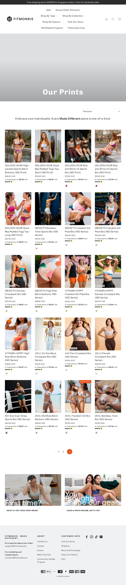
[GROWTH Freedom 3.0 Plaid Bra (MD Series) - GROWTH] (66, 245)
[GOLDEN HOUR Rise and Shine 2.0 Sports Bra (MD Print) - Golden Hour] (96, 186)
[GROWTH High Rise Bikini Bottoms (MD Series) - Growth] (36, 311)
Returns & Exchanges (70, 550)
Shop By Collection (73, 16)
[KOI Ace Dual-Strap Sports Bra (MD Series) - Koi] (6, 433)
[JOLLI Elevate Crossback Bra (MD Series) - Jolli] (96, 374)
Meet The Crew (44, 555)
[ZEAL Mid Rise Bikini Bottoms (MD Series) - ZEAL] (36, 433)
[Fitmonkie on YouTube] (101, 536)
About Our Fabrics (69, 555)
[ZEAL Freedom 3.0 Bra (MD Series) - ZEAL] (66, 433)
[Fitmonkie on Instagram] (91, 536)
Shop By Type (48, 16)
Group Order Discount (68, 10)
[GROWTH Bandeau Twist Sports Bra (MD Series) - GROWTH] (36, 248)
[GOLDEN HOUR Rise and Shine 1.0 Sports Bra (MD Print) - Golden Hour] (66, 186)
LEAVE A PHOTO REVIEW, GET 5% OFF (83, 511)
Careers (40, 546)
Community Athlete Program (46, 560)
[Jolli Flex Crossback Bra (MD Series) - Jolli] (66, 370)
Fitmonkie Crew (76, 28)
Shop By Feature (52, 22)
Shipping (65, 546)
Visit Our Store (75, 22)
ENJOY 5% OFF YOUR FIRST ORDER (22, 511)
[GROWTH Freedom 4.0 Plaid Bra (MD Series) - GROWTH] (96, 245)
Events (40, 550)
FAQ (63, 559)
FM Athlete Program (52, 28)
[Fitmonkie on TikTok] (96, 536)
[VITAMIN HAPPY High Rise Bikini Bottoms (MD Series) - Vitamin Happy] (6, 374)
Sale (48, 10)
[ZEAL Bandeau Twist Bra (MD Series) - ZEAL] (96, 433)
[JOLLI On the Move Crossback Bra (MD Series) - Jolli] (36, 374)
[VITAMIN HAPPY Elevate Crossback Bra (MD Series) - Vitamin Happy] (96, 311)
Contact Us (42, 541)
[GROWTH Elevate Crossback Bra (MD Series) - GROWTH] (6, 311)
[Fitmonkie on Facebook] (86, 536)
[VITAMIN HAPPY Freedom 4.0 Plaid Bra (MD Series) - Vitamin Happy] (66, 311)
